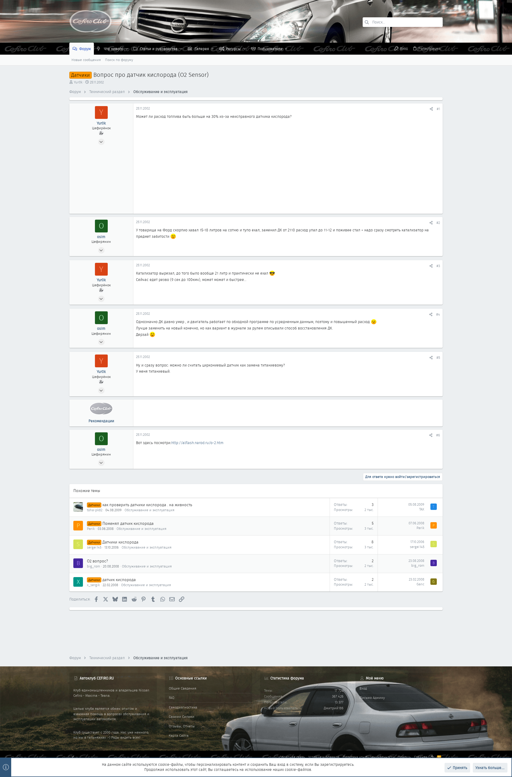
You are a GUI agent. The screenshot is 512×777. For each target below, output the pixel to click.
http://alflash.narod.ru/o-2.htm (197, 442)
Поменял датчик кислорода (128, 523)
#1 (438, 108)
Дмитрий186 (333, 708)
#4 (438, 314)
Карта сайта (179, 735)
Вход (363, 688)
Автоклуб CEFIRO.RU (97, 678)
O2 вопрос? (97, 561)
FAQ (171, 697)
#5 (438, 357)
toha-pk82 (94, 510)
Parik (91, 528)
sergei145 (94, 547)
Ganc (420, 584)
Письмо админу (372, 697)
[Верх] (432, 757)
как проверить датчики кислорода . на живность (147, 505)
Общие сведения (182, 688)
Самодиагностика (183, 707)
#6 (438, 435)
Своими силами (181, 716)
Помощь (404, 757)
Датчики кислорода (120, 542)
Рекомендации (101, 421)
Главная (420, 757)
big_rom (93, 566)
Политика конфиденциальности (369, 757)
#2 (438, 222)
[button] (126, 49)
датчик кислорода (119, 580)
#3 (438, 265)
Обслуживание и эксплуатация (149, 510)
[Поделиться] (431, 108)
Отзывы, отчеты (182, 726)
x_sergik (93, 584)
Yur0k (78, 82)
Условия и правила (323, 757)
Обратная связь (292, 757)
